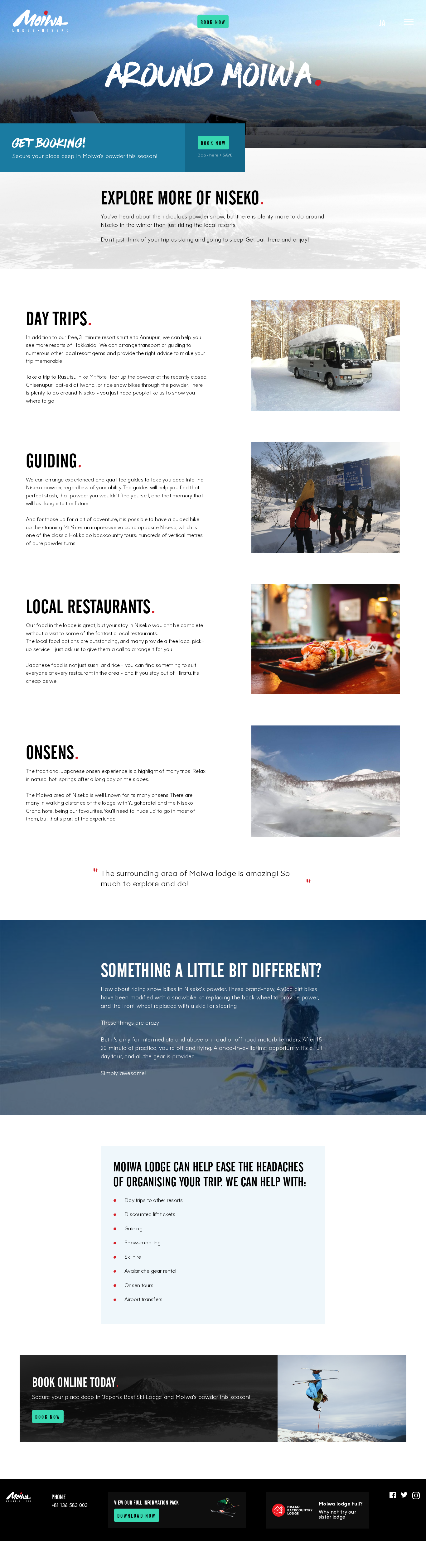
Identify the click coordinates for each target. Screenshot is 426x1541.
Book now (213, 21)
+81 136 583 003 (69, 1505)
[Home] (40, 21)
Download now (136, 1515)
